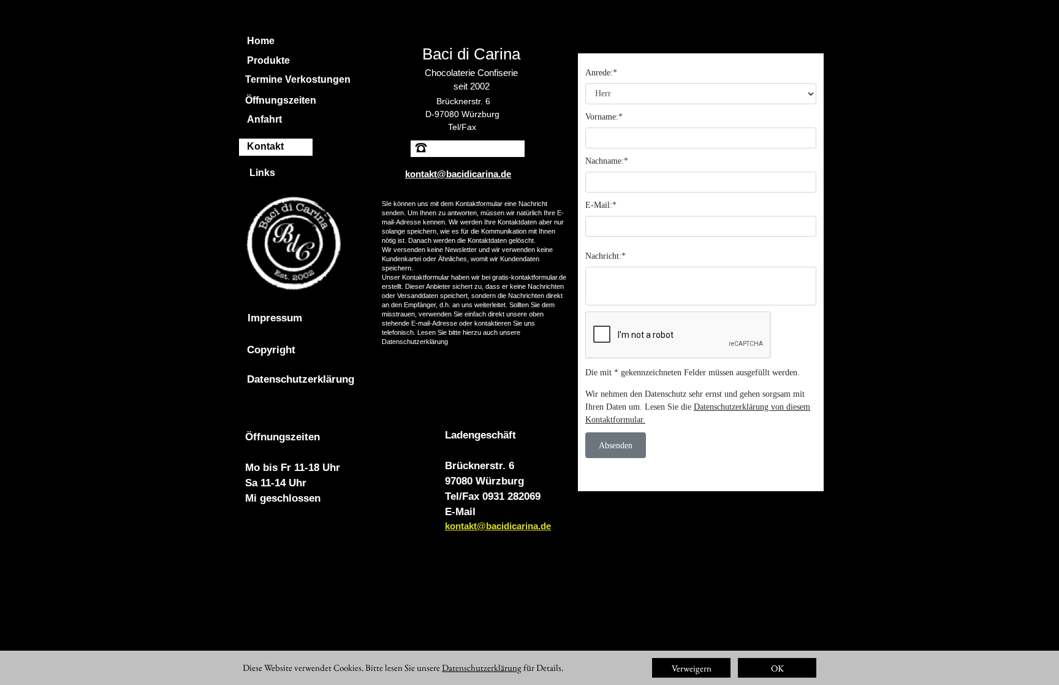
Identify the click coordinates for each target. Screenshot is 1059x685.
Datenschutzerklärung (415, 341)
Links (262, 172)
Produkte (268, 60)
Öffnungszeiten (280, 100)
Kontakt (265, 146)
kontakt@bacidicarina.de (498, 526)
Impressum (275, 318)
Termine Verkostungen (298, 79)
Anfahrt (264, 119)
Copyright (271, 350)
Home (261, 41)
